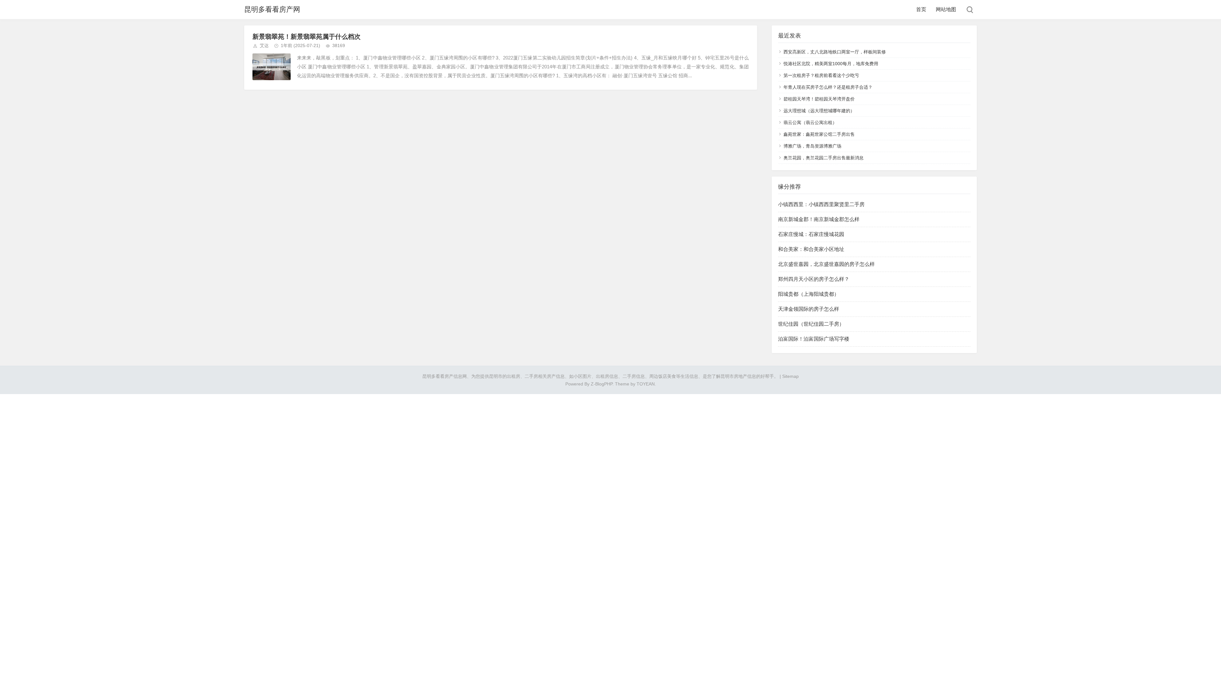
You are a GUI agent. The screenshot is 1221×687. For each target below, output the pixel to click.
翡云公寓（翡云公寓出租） (810, 122)
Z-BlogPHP (601, 383)
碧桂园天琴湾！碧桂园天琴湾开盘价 (819, 98)
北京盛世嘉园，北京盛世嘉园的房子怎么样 (826, 264)
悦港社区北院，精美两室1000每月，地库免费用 (830, 63)
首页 (921, 9)
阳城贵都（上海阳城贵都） (808, 294)
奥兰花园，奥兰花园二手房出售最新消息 (823, 157)
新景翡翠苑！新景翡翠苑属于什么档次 (306, 36)
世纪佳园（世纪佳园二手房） (811, 324)
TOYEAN (646, 383)
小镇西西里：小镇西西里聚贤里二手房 (821, 204)
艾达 (264, 45)
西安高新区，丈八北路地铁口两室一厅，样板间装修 (834, 51)
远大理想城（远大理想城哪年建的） (819, 110)
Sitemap (790, 376)
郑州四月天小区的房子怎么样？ (813, 279)
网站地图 (946, 9)
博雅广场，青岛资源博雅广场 (812, 146)
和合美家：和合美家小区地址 (811, 249)
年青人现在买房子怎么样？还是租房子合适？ (828, 87)
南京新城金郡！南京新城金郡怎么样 (818, 219)
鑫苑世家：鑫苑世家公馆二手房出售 (819, 134)
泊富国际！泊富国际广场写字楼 (813, 339)
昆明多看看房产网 (272, 9)
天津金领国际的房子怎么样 (808, 309)
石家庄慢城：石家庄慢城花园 (811, 234)
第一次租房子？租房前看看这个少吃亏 (821, 75)
